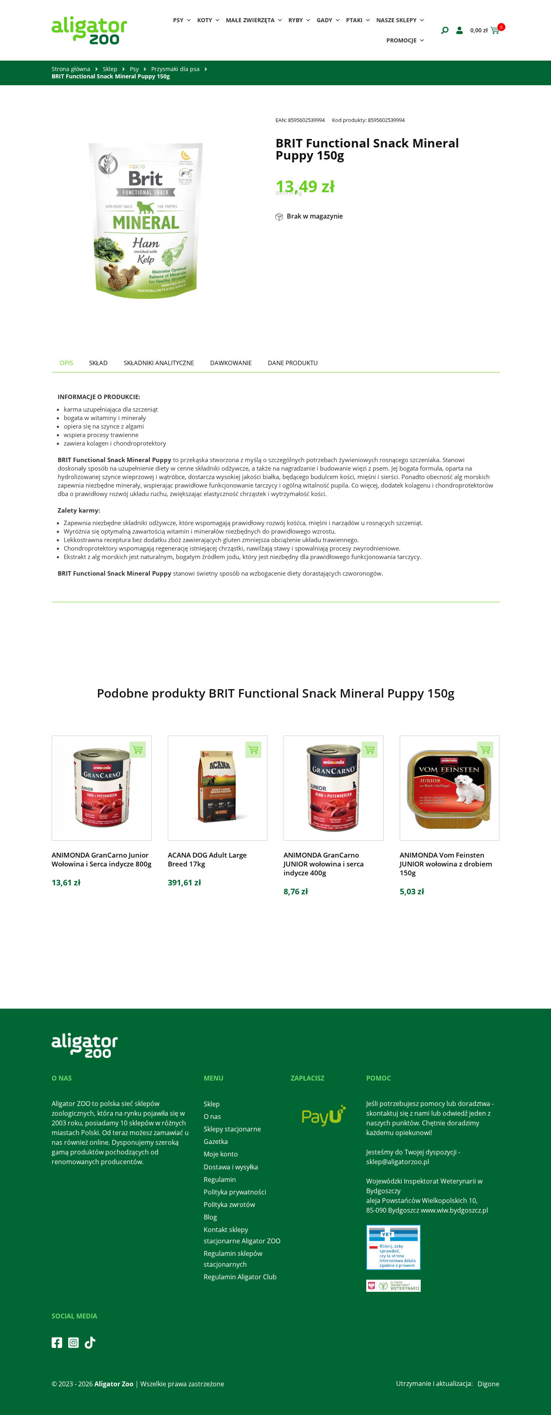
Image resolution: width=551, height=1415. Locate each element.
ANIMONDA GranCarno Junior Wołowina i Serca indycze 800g (101, 859)
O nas (212, 1116)
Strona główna (71, 69)
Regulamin (220, 1179)
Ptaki (354, 20)
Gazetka (216, 1141)
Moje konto (221, 1154)
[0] (493, 30)
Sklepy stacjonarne (232, 1129)
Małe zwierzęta (250, 20)
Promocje (401, 40)
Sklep (110, 69)
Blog (210, 1217)
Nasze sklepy (396, 20)
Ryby (295, 20)
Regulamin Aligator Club (240, 1276)
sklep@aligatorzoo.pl (397, 1161)
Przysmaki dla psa (175, 69)
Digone (488, 1384)
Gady (324, 20)
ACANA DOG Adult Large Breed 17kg (207, 859)
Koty (204, 20)
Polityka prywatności (235, 1192)
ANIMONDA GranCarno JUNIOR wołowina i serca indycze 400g (324, 864)
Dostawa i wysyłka (231, 1167)
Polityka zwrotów (229, 1204)
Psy (178, 20)
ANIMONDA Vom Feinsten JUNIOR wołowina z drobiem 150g (446, 864)
